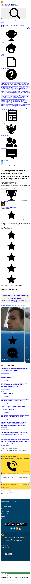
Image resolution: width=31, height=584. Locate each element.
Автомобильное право (12, 82)
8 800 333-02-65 (5, 487)
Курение (7, 95)
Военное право (21, 84)
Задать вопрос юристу (6, 286)
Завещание (7, 88)
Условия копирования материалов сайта (13, 542)
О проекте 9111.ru (5, 513)
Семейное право (5, 104)
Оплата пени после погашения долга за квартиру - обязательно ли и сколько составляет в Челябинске (13, 407)
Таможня (22, 105)
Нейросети (17, 97)
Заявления (25, 88)
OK (2, 582)
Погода (22, 100)
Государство (12, 86)
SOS (2, 28)
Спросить (12, 360)
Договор (27, 86)
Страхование (7, 105)
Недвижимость (10, 97)
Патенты (18, 100)
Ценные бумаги (5, 108)
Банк (28, 83)
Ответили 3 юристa (5, 389)
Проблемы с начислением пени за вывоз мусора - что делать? (13, 392)
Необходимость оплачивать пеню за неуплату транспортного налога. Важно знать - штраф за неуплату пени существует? (15, 441)
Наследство (4, 97)
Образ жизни (22, 99)
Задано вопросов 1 (5, 165)
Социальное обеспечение (15, 104)
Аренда (18, 83)
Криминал (23, 93)
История (6, 92)
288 (11, 492)
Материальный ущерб (15, 95)
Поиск (18, 305)
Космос (11, 93)
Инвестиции (4, 91)
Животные (27, 87)
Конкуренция (11, 92)
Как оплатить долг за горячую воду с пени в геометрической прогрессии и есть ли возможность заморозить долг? (15, 384)
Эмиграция (21, 108)
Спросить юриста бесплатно (8, 20)
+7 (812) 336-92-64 (6, 549)
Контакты (3, 516)
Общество (10, 100)
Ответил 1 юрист (5, 373)
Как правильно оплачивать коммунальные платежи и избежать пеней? (14, 369)
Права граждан (9, 101)
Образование (4, 100)
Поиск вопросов (4, 508)
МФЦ (23, 96)
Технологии (4, 106)
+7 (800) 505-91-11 (5, 545)
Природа (22, 101)
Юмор (25, 108)
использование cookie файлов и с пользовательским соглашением (15, 579)
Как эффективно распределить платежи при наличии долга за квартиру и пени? (14, 433)
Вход (2, 23)
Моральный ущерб (17, 96)
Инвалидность (22, 89)
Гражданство (19, 86)
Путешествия (4, 102)
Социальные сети (26, 104)
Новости (11, 99)
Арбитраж (13, 83)
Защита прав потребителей (16, 88)
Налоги (27, 96)
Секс (27, 102)
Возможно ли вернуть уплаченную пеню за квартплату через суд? (14, 376)
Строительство (14, 105)
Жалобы (22, 87)
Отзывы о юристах (5, 504)
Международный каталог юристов (8, 501)
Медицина (23, 95)
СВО (24, 102)
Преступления (16, 101)
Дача (23, 86)
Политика (26, 100)
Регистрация (23, 305)
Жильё (2, 88)
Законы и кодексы (5, 511)
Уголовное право (19, 106)
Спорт (2, 105)
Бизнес (9, 84)
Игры (10, 89)
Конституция (18, 92)
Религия (13, 102)
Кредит (19, 93)
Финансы (26, 106)
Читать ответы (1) (10, 188)
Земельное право (5, 89)
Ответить (3, 188)
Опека (14, 100)
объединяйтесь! (14, 4)
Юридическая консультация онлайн (9, 5)
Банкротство (4, 84)
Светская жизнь (19, 102)
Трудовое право (11, 106)
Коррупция (7, 93)
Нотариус (16, 99)
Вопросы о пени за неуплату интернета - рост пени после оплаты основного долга (15, 399)
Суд (19, 105)
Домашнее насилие (9, 87)
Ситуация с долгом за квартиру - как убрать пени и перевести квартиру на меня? (15, 415)
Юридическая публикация (7, 109)
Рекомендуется (4, 201)
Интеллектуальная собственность (15, 91)
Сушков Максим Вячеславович (8, 207)
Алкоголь (8, 83)
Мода (11, 96)
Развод (9, 102)
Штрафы (11, 108)
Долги (2, 87)
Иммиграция (15, 89)
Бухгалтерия (14, 84)
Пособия (3, 101)
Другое (16, 87)
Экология (15, 108)
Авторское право (22, 82)
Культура (3, 95)
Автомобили (4, 82)
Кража (15, 93)
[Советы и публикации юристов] (2, 3)
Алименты (3, 83)
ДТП (19, 87)
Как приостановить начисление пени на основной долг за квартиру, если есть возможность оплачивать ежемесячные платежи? (13, 424)
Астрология (23, 83)
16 (9, 490)
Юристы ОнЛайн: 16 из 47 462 (9, 305)
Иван (2, 164)
